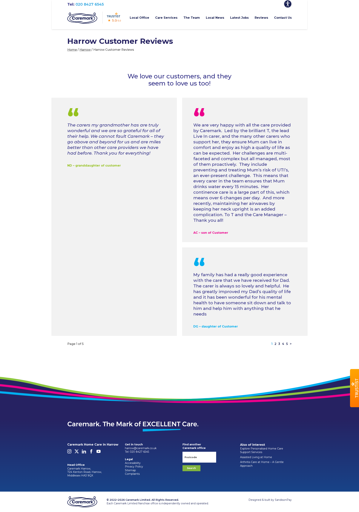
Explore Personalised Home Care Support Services (261, 450)
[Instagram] (69, 452)
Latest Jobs (239, 17)
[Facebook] (91, 452)
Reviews (261, 17)
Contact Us (283, 17)
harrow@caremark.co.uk (141, 448)
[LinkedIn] (84, 452)
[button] (354, 388)
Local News (215, 17)
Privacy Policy (134, 466)
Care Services (166, 17)
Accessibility (133, 463)
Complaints (132, 474)
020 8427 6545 (90, 4)
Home (72, 49)
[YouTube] (98, 452)
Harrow (85, 49)
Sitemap (130, 470)
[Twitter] (77, 452)
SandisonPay (283, 500)
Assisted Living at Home (256, 457)
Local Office (139, 17)
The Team (191, 17)
